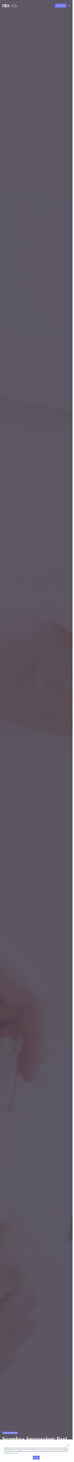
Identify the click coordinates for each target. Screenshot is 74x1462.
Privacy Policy (14, 1453)
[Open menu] (69, 6)
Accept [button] (36, 1457)
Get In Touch (60, 6)
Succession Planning (10, 1433)
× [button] (68, 1444)
